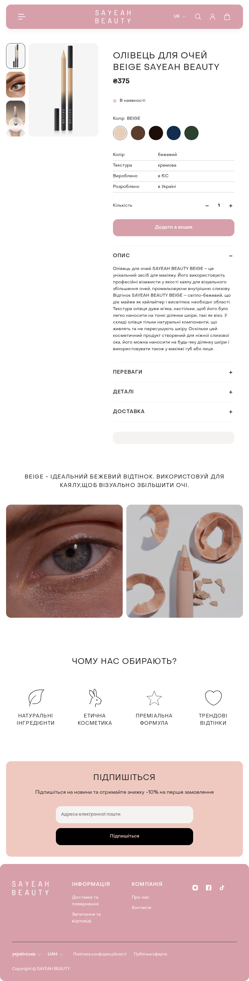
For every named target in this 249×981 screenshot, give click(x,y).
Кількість (122, 206)
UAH (52, 954)
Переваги (128, 372)
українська (24, 954)
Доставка (129, 411)
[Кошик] (227, 16)
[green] (191, 133)
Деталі (123, 392)
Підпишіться (124, 836)
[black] (156, 133)
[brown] (138, 133)
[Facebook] (208, 887)
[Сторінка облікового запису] (212, 16)
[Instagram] (195, 887)
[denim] (174, 133)
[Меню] (22, 17)
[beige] (120, 133)
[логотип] (113, 17)
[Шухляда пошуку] (198, 16)
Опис (121, 256)
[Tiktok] (222, 887)
